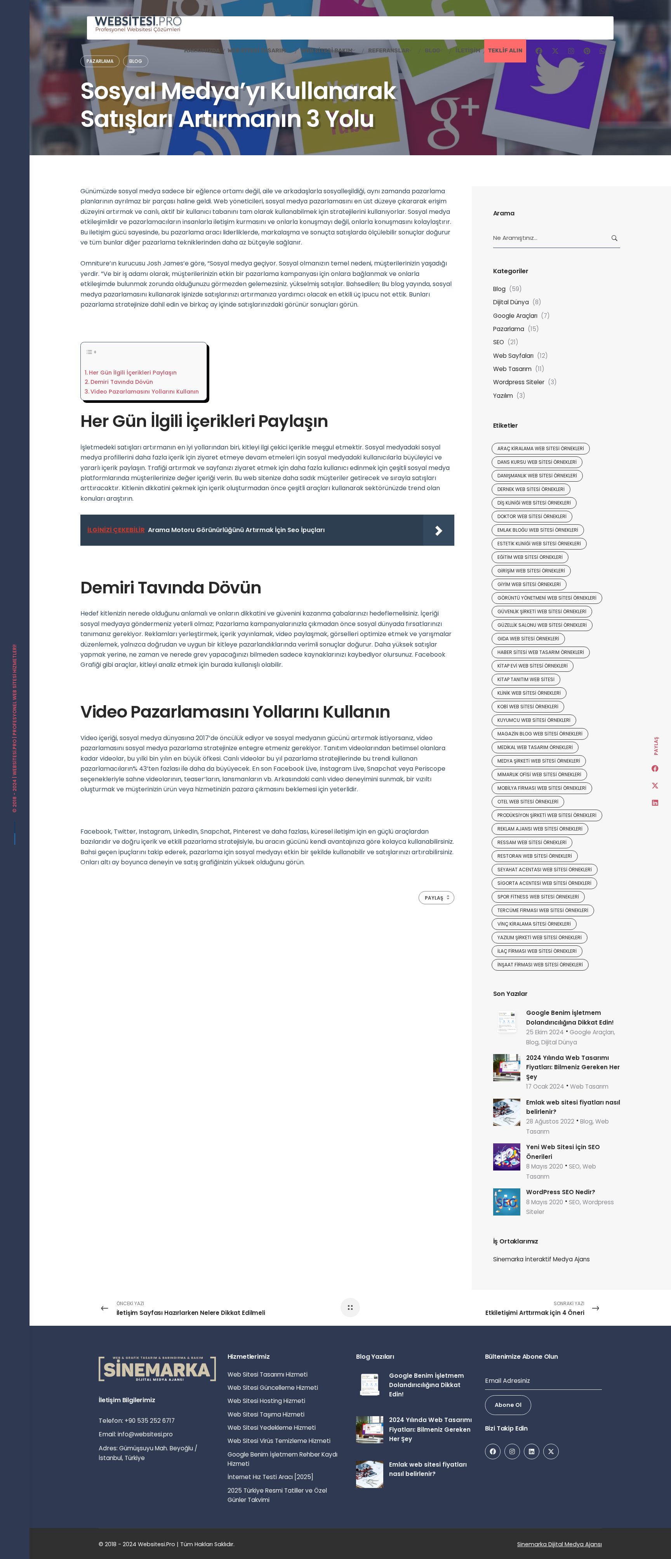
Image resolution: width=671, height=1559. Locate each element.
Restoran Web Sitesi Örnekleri (534, 856)
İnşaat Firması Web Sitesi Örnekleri (540, 964)
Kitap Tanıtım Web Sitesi (526, 679)
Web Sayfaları (513, 356)
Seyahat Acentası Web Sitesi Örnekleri (544, 869)
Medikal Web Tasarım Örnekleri (535, 747)
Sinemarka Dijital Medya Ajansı (559, 1544)
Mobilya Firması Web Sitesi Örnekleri (541, 788)
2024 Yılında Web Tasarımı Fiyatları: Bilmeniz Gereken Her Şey (573, 1067)
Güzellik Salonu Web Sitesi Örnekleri (542, 625)
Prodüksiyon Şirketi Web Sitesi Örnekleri (546, 815)
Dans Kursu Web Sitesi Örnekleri (537, 462)
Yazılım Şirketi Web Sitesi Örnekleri (539, 937)
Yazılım (503, 396)
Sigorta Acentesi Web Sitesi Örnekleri (544, 883)
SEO (498, 342)
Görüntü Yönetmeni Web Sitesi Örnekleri (546, 598)
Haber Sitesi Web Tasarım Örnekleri (540, 652)
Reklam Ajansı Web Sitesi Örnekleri (539, 828)
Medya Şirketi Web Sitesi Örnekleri (538, 761)
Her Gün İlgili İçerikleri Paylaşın (133, 372)
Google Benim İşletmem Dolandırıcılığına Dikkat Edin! (426, 1385)
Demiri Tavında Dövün (121, 382)
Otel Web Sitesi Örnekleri (527, 801)
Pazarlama (508, 329)
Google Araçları (515, 316)
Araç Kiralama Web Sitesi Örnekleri (540, 448)
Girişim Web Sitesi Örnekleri (531, 570)
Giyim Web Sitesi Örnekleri (529, 584)
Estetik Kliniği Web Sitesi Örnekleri (539, 543)
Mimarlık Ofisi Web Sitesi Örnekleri (539, 774)
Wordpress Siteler (518, 382)
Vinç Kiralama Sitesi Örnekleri (534, 924)
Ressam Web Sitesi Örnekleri (532, 842)
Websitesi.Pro (14, 757)
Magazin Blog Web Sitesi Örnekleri (539, 733)
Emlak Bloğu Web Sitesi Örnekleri (537, 530)
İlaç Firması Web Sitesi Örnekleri (537, 951)
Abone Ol (508, 1405)
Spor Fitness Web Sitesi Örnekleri (538, 896)
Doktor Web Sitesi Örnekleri (532, 516)
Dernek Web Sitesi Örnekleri (531, 489)
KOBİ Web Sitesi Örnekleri (527, 706)
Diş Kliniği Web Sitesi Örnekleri (534, 502)
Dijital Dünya (511, 302)
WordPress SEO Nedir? (560, 1192)
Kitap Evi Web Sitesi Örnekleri (532, 665)
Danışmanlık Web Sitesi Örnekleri (537, 475)
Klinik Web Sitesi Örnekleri (529, 693)
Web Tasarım (512, 369)
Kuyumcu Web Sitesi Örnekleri (533, 720)
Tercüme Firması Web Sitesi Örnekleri (542, 910)
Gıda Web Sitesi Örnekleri (528, 638)
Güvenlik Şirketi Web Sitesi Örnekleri (541, 611)
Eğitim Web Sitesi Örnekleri (530, 557)
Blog (499, 289)
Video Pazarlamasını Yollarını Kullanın (144, 391)
